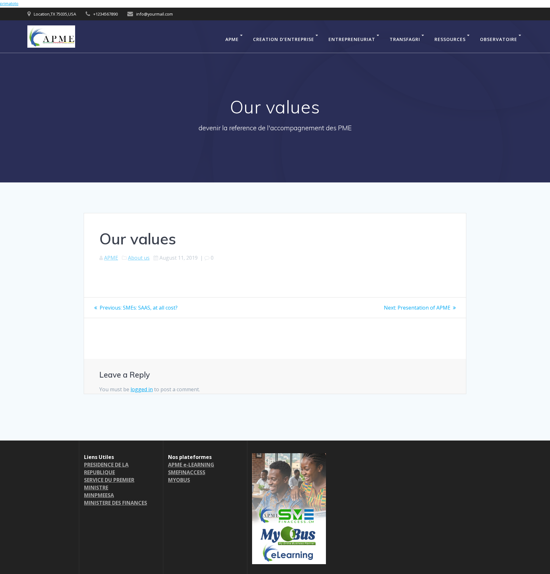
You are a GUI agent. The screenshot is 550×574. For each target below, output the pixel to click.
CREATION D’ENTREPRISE (283, 39)
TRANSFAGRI (405, 39)
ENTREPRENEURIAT (351, 39)
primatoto (9, 3)
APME (232, 39)
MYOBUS (179, 479)
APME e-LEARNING (191, 464)
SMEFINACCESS (186, 472)
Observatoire (498, 39)
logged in (141, 389)
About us (139, 257)
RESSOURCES (450, 39)
